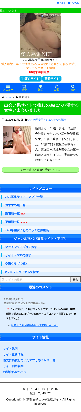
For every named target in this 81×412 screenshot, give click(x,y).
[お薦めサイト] (30, 78)
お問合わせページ (14, 372)
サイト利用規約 (13, 366)
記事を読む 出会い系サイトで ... (40, 169)
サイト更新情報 (13, 354)
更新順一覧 (16, 221)
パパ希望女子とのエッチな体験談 (47, 119)
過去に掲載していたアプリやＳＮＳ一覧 (29, 360)
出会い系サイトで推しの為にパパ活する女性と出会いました (41, 107)
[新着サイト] (52, 78)
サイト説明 (10, 348)
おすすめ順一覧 (15, 205)
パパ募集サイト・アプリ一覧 (24, 196)
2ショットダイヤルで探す (22, 271)
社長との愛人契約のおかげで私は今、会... (34, 325)
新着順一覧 (15, 213)
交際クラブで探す (16, 263)
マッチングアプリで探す (21, 246)
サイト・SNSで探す (18, 255)
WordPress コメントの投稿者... (22, 303)
